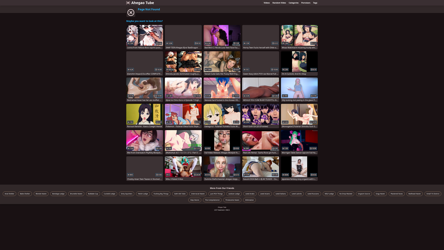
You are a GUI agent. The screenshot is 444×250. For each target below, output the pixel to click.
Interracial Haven (198, 194)
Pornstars (305, 3)
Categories (294, 3)
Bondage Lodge (58, 194)
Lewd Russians (313, 194)
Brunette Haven (76, 194)
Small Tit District (433, 194)
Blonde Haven (41, 194)
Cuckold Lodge (109, 194)
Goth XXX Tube (179, 194)
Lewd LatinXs (297, 194)
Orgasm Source (364, 194)
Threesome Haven (232, 200)
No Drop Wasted (345, 194)
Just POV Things (216, 194)
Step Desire (194, 200)
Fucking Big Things (161, 194)
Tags (315, 3)
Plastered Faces (397, 194)
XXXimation (249, 200)
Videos (267, 3)
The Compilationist (212, 200)
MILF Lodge (329, 194)
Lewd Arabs (249, 194)
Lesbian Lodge (234, 194)
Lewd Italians (281, 194)
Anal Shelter (9, 194)
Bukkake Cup (93, 194)
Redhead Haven (415, 194)
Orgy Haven (380, 194)
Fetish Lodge (143, 194)
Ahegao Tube (142, 2)
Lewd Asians (265, 194)
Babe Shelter (25, 194)
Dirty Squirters (126, 194)
